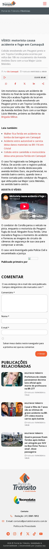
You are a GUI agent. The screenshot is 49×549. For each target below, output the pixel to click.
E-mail (5, 327)
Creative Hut (40, 545)
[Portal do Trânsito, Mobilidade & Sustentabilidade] (24, 482)
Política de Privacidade (24, 526)
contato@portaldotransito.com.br (30, 521)
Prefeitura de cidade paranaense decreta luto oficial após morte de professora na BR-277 (35, 382)
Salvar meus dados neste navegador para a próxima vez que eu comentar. (23, 345)
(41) (31, 516)
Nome (5, 316)
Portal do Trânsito (10, 11)
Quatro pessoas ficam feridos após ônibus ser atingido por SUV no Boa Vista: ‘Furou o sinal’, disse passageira (36, 444)
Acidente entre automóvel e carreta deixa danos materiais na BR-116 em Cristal (24, 144)
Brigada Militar (9, 116)
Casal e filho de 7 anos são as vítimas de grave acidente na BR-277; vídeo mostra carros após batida (36, 413)
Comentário (8, 292)
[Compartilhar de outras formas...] (43, 83)
